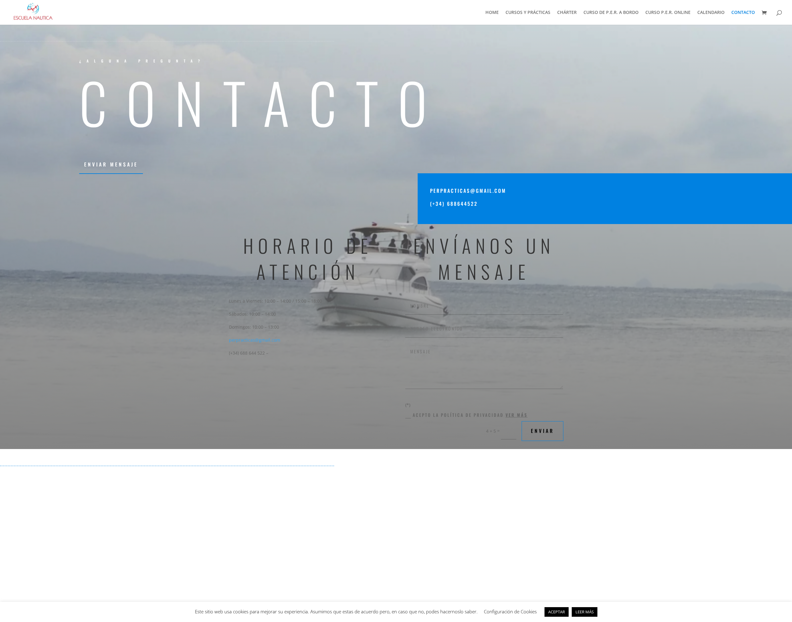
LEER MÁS (584, 612)
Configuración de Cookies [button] (510, 611)
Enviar (542, 430)
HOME (492, 12)
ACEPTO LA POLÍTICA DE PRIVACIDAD (470, 415)
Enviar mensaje (111, 164)
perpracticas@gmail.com (254, 340)
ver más (516, 415)
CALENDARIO (711, 12)
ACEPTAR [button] (556, 612)
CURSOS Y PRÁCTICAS (528, 12)
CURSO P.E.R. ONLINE (668, 12)
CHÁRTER (567, 12)
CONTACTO (743, 12)
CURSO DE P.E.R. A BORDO (611, 12)
